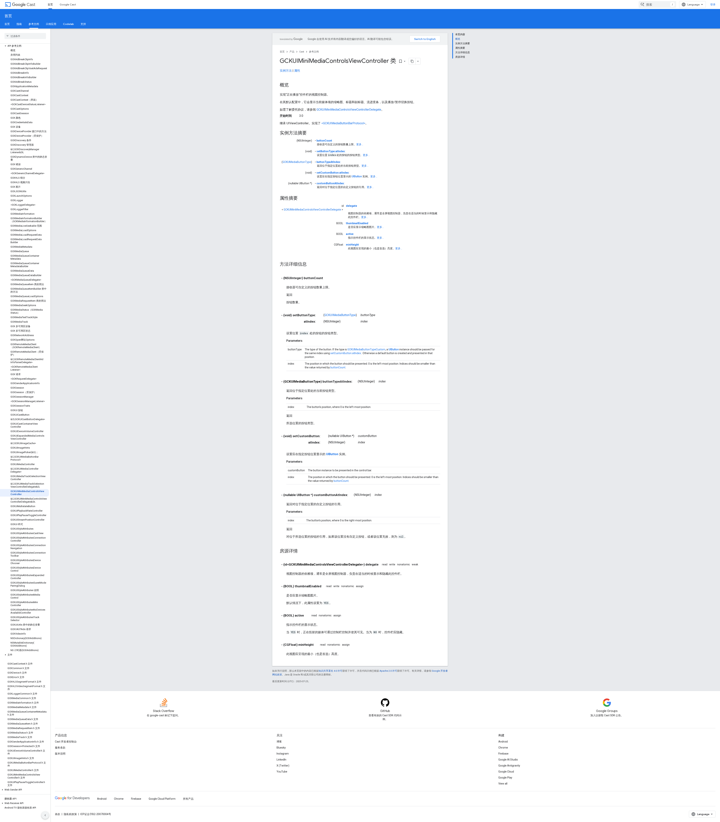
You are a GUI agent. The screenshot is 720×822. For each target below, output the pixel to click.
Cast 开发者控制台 (66, 741)
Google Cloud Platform (162, 798)
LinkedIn (281, 759)
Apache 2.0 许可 (388, 670)
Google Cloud (506, 771)
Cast (31, 4)
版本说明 (60, 753)
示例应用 (51, 24)
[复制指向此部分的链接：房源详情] (301, 551)
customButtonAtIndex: (330, 183)
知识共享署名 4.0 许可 (330, 670)
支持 (83, 24)
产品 (292, 51)
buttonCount (324, 140)
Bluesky (281, 747)
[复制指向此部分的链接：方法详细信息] (310, 264)
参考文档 (33, 24)
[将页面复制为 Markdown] (412, 61)
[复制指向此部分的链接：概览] (292, 85)
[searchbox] (25, 36)
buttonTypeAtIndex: (328, 161)
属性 (297, 70)
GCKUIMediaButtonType (297, 161)
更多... (359, 144)
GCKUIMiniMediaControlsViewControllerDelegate (348, 109)
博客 (279, 741)
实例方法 (286, 70)
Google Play (505, 777)
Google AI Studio (508, 759)
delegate (351, 205)
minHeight (352, 244)
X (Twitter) (283, 765)
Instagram (283, 753)
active (349, 233)
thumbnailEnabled (357, 223)
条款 (57, 814)
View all (502, 783)
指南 (19, 24)
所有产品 (188, 798)
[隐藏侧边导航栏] (45, 815)
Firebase (503, 753)
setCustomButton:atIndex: (332, 172)
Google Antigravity (509, 765)
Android (503, 741)
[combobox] (657, 4)
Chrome (503, 747)
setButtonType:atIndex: (330, 151)
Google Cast (68, 4)
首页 (50, 4)
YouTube (282, 771)
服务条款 (60, 747)
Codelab (68, 24)
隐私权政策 (70, 814)
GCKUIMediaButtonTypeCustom (366, 349)
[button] (24, 46)
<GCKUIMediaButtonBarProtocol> (343, 123)
